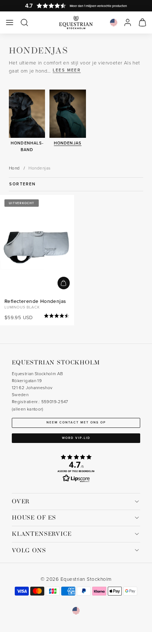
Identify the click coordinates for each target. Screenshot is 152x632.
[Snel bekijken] (64, 283)
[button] (9, 22)
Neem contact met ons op (76, 422)
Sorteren (22, 184)
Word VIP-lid (76, 438)
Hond (14, 168)
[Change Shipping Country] (113, 22)
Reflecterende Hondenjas (35, 301)
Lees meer (67, 70)
